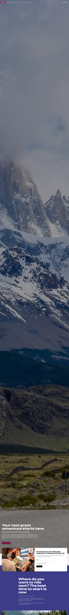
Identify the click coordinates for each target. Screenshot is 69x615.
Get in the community (6, 542)
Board (30, 2)
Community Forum (10, 2)
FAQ (16, 2)
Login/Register (64, 2)
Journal (20, 2)
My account (25, 2)
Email (37, 559)
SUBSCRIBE (39, 566)
